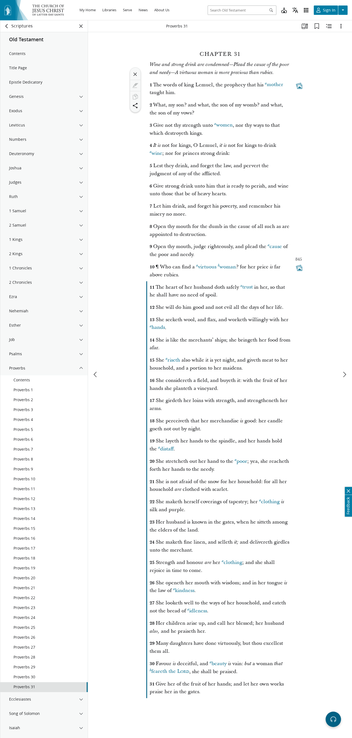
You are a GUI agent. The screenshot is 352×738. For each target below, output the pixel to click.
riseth (173, 360)
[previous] (95, 374)
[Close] (135, 74)
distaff (167, 448)
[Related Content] (328, 26)
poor (242, 461)
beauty (219, 663)
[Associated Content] (299, 85)
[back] (6, 26)
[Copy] (135, 96)
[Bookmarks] (316, 26)
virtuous (207, 266)
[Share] (135, 105)
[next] (344, 374)
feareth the (170, 671)
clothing (270, 501)
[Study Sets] (304, 26)
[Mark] (135, 85)
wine (157, 153)
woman (227, 266)
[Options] (341, 26)
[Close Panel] (81, 26)
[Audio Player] (333, 719)
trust (247, 287)
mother (275, 84)
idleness (198, 610)
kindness (184, 590)
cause (276, 246)
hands (158, 327)
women (224, 125)
